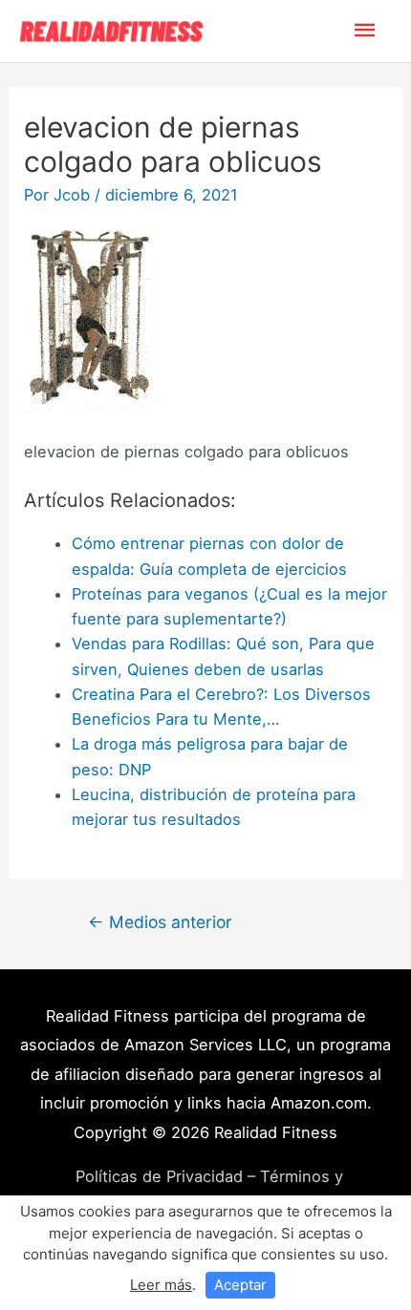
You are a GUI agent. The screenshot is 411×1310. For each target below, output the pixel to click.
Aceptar (240, 1285)
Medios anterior (160, 922)
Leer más (161, 1285)
